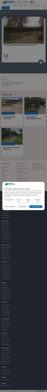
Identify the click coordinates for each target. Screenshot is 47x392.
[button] (9, 206)
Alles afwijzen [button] (22, 206)
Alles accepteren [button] (36, 206)
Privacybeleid (7, 197)
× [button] (42, 184)
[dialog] (23, 196)
